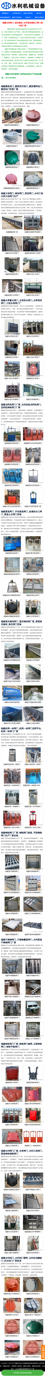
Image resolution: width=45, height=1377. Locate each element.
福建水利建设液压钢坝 (33, 702)
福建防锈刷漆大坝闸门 (33, 253)
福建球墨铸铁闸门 (33, 1082)
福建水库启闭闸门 (33, 336)
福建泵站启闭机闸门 (33, 485)
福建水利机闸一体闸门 (33, 764)
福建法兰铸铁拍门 (33, 1336)
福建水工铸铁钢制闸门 (33, 913)
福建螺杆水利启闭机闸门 (33, 443)
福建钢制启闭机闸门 (12, 443)
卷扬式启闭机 (28, 13)
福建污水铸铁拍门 (12, 1357)
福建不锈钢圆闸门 (12, 975)
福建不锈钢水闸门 (33, 975)
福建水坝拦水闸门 (33, 295)
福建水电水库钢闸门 (12, 399)
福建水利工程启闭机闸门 (12, 506)
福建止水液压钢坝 (33, 723)
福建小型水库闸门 (33, 357)
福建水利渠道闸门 (33, 1253)
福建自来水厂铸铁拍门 (33, 1315)
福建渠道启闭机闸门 (12, 485)
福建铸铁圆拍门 (12, 146)
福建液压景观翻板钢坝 (12, 660)
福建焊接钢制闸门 (33, 871)
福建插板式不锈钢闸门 (33, 1232)
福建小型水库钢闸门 (12, 378)
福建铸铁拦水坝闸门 (12, 295)
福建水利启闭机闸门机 (33, 506)
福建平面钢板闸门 (12, 934)
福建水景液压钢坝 (33, 681)
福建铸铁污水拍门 (12, 1315)
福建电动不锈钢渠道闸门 (12, 595)
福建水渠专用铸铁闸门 (33, 1104)
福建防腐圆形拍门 (33, 125)
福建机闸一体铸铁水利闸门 (33, 785)
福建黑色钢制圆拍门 (12, 125)
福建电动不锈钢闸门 (33, 1018)
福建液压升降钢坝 (33, 660)
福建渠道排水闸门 (33, 595)
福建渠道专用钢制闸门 (33, 892)
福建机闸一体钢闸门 (12, 806)
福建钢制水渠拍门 (33, 167)
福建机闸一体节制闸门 (33, 806)
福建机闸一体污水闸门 (12, 827)
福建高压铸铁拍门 (33, 1294)
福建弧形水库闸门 (12, 357)
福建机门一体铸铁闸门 (33, 1146)
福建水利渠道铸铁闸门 (33, 1125)
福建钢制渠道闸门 (12, 553)
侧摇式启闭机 (39, 17)
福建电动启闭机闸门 (33, 464)
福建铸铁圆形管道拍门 (33, 146)
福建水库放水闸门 (12, 336)
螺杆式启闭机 (17, 17)
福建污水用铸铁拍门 (33, 1357)
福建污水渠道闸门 (33, 616)
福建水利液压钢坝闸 (12, 702)
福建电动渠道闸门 (33, 574)
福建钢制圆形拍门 (33, 188)
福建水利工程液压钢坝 (12, 723)
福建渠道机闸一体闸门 (12, 764)
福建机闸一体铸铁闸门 (12, 785)
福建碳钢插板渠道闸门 (12, 574)
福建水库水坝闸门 (12, 253)
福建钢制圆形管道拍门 (12, 188)
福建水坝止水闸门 (33, 274)
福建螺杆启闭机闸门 (12, 464)
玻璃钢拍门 (5, 13)
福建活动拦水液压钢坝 (12, 681)
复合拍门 (39, 13)
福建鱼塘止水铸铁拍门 (12, 1294)
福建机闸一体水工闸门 (33, 827)
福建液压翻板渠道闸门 (12, 616)
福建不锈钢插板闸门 (12, 1018)
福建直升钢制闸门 (12, 871)
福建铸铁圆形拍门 (12, 167)
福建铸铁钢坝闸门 (12, 274)
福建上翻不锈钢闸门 (12, 1253)
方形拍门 (28, 17)
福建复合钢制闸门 (12, 1211)
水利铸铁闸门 (17, 13)
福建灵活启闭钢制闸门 (12, 892)
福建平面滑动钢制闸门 (33, 934)
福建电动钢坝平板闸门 (33, 232)
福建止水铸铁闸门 (12, 1146)
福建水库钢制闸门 (33, 399)
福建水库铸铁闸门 (12, 1125)
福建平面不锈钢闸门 (12, 996)
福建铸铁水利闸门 (12, 1082)
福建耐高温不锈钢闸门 (33, 996)
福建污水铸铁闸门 (12, 1104)
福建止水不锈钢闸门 (33, 1039)
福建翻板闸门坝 (12, 232)
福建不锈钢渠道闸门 (12, 1039)
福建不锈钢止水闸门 (33, 1189)
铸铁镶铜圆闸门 (5, 17)
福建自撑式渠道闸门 (33, 553)
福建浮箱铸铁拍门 (12, 1336)
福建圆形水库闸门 (33, 378)
